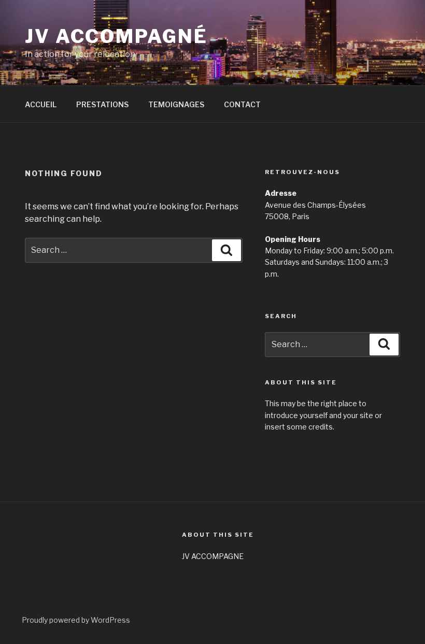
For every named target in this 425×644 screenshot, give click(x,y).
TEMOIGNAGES (176, 104)
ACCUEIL (40, 104)
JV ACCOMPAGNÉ (116, 36)
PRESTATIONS (102, 104)
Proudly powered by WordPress (76, 620)
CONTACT (242, 104)
